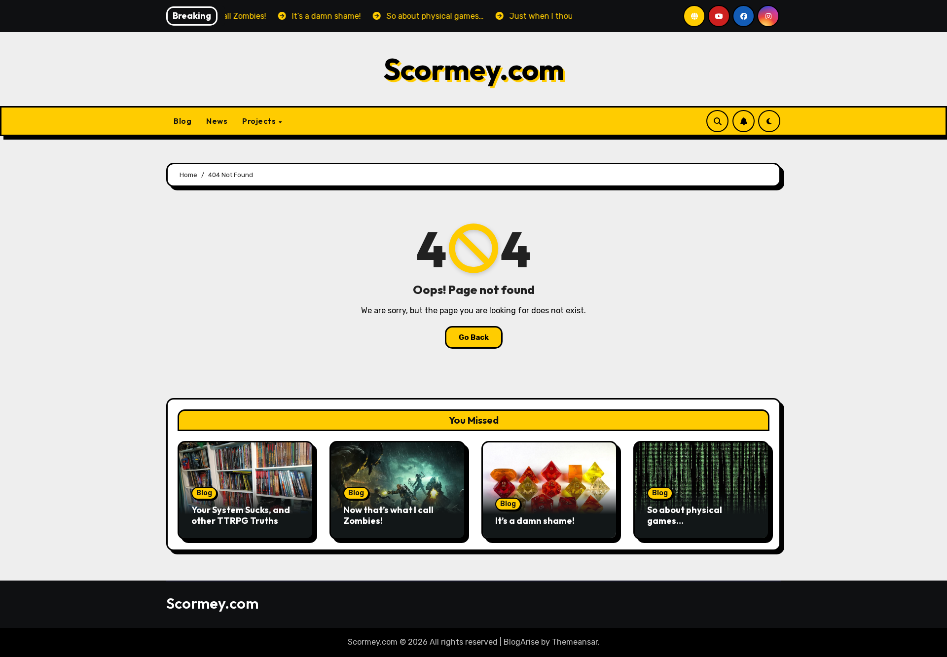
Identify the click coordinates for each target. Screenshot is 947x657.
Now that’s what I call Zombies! (388, 515)
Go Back (474, 337)
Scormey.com (473, 69)
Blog (182, 121)
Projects (260, 121)
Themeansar (575, 642)
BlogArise (521, 642)
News (216, 121)
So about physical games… (684, 515)
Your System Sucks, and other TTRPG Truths (240, 515)
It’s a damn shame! (535, 520)
